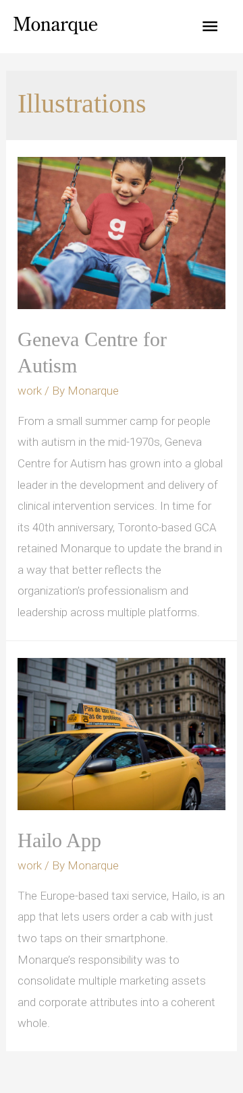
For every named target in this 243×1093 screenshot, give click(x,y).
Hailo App (59, 840)
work (30, 390)
